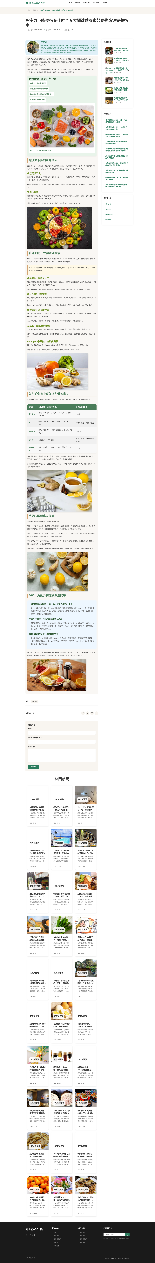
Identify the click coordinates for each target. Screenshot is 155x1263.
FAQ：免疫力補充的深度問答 (40, 151)
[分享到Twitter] (87, 713)
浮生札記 (96, 2)
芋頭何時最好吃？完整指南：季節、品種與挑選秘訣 (121, 80)
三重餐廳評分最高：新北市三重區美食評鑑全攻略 (38, 939)
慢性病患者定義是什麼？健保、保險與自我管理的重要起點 (86, 939)
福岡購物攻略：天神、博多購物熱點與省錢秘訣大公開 (38, 853)
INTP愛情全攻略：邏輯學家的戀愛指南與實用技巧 (61, 1156)
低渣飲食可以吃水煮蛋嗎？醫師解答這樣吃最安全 (61, 1026)
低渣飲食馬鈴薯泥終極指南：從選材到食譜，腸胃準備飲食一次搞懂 (121, 90)
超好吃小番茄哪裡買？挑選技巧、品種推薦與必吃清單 (38, 1199)
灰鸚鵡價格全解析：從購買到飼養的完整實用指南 (38, 809)
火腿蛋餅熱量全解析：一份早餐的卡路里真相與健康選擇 (121, 60)
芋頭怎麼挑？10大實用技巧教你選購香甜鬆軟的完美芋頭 (61, 1113)
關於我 (107, 1258)
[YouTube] (33, 1235)
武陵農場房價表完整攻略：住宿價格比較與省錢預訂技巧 (86, 983)
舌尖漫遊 (104, 2)
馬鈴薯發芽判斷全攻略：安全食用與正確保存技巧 (121, 100)
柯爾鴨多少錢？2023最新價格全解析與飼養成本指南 (85, 1069)
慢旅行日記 (86, 2)
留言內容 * (31, 747)
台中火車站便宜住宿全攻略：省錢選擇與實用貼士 (86, 809)
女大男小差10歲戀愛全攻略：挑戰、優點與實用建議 (61, 896)
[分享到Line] (92, 713)
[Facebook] (26, 1235)
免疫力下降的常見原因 (38, 83)
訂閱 (127, 1234)
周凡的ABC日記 (34, 1229)
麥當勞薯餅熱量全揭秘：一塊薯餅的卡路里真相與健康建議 (121, 70)
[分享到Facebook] (83, 713)
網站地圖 (120, 1258)
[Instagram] (30, 1235)
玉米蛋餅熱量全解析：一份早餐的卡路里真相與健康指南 (38, 1156)
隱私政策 (113, 1258)
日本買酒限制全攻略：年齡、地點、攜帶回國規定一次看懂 (121, 50)
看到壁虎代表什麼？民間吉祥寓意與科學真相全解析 (61, 809)
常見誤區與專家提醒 (37, 100)
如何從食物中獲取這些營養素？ (41, 94)
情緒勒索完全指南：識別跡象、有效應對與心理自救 (86, 1156)
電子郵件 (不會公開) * (35, 738)
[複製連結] (96, 713)
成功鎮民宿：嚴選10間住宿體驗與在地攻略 (38, 1069)
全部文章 (127, 1258)
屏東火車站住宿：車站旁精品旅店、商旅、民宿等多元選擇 (86, 853)
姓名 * (30, 729)
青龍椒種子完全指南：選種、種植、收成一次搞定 (61, 939)
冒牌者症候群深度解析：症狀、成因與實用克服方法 (61, 983)
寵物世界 (77, 2)
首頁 (70, 2)
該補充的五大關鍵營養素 (39, 89)
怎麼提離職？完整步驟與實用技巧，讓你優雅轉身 (38, 1026)
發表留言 (34, 766)
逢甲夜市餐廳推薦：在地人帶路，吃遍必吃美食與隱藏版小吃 (86, 1113)
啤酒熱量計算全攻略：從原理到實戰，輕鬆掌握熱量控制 (61, 1069)
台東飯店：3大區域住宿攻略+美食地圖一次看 (61, 853)
